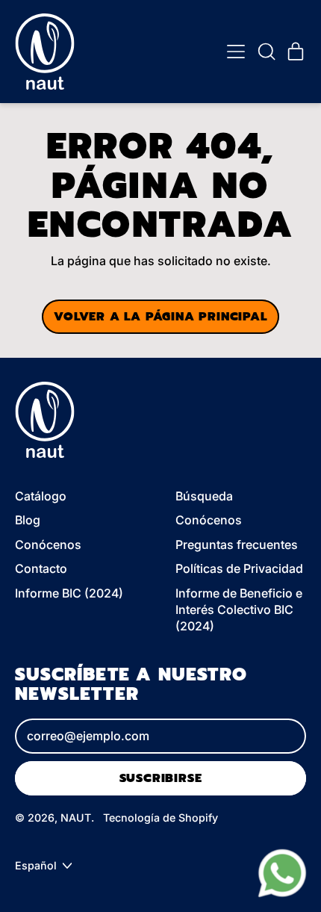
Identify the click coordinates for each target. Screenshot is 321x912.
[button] (265, 51)
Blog (27, 519)
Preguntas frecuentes (236, 544)
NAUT (75, 817)
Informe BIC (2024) (69, 593)
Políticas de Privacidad (239, 568)
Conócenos (48, 544)
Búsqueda (204, 495)
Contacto (41, 568)
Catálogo (40, 495)
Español (36, 865)
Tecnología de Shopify (160, 817)
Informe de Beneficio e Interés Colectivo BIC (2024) (238, 610)
